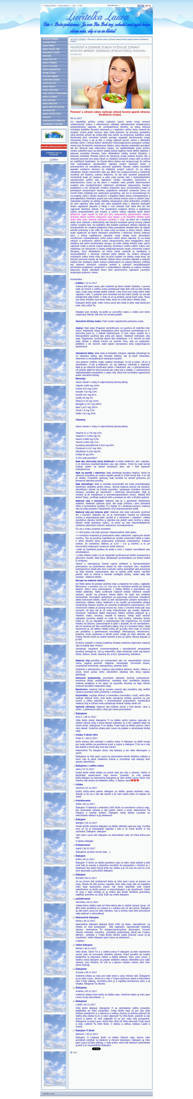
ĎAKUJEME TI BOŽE (51, 53)
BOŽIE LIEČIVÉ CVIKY (52, 114)
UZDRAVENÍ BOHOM (51, 80)
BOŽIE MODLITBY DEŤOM (53, 107)
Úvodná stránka (50, 5)
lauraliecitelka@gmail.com (54, 146)
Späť (75, 1052)
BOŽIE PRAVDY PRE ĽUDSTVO (51, 49)
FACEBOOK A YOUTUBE (53, 124)
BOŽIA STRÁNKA (50, 63)
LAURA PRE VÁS (50, 59)
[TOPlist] (54, 159)
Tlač (80, 5)
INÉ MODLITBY (49, 110)
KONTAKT (47, 117)
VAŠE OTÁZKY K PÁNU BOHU (55, 93)
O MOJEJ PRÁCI (49, 42)
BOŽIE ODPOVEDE (50, 90)
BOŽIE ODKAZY (49, 87)
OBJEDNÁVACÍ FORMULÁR (54, 121)
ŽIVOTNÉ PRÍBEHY (50, 76)
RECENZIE (47, 56)
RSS (74, 5)
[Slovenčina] (146, 5)
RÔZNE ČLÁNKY (49, 73)
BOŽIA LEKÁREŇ (50, 97)
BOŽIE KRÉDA (48, 46)
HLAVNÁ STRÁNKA (78, 39)
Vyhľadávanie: (112, 5)
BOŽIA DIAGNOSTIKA (51, 70)
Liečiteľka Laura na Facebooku (54, 154)
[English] (149, 5)
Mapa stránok (64, 5)
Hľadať (141, 5)
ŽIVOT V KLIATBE (50, 66)
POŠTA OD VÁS (49, 83)
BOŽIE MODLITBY (50, 104)
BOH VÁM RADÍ (49, 100)
